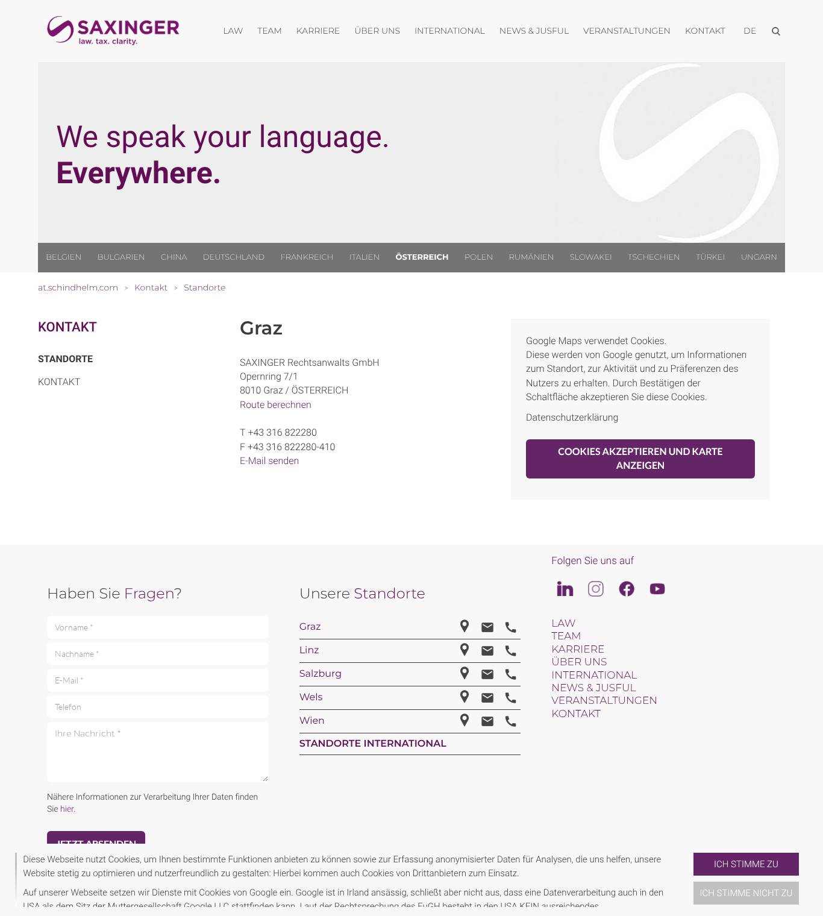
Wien (312, 721)
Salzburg (320, 674)
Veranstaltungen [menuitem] (627, 30)
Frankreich (307, 257)
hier (67, 809)
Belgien (63, 257)
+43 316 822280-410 (292, 447)
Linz (309, 650)
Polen (479, 257)
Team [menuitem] (269, 30)
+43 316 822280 (282, 432)
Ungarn (759, 257)
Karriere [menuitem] (318, 30)
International (594, 676)
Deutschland (233, 257)
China (174, 257)
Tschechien (654, 257)
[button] (688, 880)
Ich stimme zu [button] (746, 864)
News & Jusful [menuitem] (534, 30)
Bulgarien (121, 257)
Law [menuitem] (233, 30)
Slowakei (591, 257)
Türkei (710, 257)
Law (563, 624)
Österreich (422, 257)
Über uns (579, 662)
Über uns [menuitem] (377, 30)
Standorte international (372, 744)
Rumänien (531, 257)
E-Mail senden (269, 460)
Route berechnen (275, 404)
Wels (311, 697)
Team (566, 636)
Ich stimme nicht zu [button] (746, 893)
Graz (310, 627)
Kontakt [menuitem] (705, 30)
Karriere (577, 650)
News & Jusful (593, 688)
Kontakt (67, 327)
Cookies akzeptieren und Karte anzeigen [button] (640, 458)
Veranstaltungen (604, 701)
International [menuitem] (450, 30)
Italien (364, 257)
